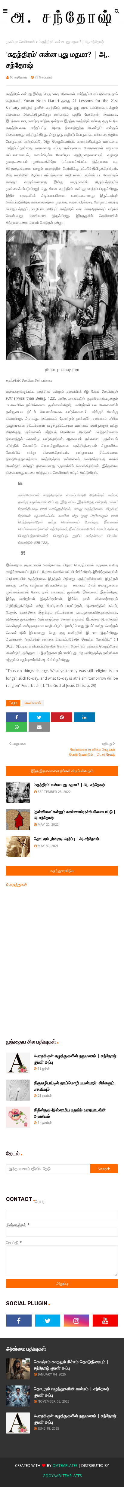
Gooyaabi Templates (62, 1475)
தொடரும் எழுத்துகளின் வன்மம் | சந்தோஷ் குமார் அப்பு (71, 1392)
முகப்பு (10, 41)
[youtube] (105, 1320)
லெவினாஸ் (27, 41)
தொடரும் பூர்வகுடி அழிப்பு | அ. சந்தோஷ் (66, 838)
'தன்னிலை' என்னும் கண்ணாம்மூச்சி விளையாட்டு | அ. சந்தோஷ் (75, 814)
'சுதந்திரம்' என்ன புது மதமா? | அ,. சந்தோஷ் (69, 784)
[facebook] (19, 1320)
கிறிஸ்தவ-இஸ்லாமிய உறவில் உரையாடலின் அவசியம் (70, 1113)
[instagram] (76, 1320)
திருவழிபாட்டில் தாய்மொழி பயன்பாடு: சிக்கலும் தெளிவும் (74, 1086)
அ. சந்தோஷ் (18, 77)
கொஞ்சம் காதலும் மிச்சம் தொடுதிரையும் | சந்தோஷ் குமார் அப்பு (71, 1365)
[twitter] (48, 1320)
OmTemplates (64, 1465)
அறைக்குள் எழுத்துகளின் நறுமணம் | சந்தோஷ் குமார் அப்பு (75, 1059)
